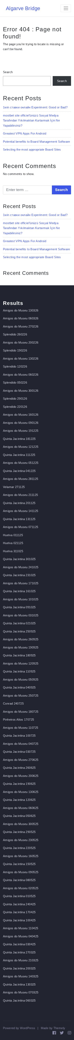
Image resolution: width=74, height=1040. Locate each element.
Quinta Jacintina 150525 (19, 864)
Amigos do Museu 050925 (20, 679)
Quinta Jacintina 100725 (19, 735)
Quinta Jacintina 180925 (19, 655)
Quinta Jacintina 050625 (19, 815)
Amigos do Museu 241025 (20, 567)
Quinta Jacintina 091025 (19, 607)
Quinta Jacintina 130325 (19, 984)
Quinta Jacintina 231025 (19, 575)
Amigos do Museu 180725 (20, 711)
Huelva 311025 (13, 551)
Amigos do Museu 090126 (20, 422)
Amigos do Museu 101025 (20, 599)
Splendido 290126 (15, 398)
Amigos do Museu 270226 (20, 326)
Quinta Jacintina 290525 (19, 832)
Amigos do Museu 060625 (20, 808)
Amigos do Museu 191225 (20, 430)
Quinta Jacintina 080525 (19, 880)
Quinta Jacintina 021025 (19, 623)
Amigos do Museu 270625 (20, 759)
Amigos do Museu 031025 (20, 615)
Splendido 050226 (15, 382)
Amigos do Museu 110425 (20, 928)
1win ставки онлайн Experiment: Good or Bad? (35, 107)
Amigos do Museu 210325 (20, 960)
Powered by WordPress (19, 1028)
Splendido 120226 (15, 366)
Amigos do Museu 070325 (20, 992)
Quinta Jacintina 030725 (19, 751)
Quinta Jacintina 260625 (19, 767)
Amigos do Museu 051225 (20, 462)
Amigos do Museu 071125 (20, 527)
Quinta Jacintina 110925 (19, 671)
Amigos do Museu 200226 (20, 342)
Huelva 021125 (13, 543)
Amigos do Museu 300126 (20, 390)
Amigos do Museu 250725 (20, 695)
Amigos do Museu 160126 (20, 414)
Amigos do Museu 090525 (20, 872)
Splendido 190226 (15, 350)
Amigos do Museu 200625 (20, 775)
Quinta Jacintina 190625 (19, 783)
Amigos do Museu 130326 (20, 310)
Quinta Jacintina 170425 (19, 912)
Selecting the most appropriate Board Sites (32, 149)
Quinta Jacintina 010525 (19, 896)
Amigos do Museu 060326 (20, 318)
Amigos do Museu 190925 (20, 647)
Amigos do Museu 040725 (20, 743)
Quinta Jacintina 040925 (19, 687)
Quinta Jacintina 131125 (19, 519)
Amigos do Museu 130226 (20, 358)
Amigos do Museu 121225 (20, 446)
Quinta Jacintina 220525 (19, 848)
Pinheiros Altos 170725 (18, 719)
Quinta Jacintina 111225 (19, 454)
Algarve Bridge (23, 8)
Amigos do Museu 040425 (20, 936)
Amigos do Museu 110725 (20, 727)
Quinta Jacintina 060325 (19, 1000)
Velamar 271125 (14, 487)
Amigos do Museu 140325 (20, 976)
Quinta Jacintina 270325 (19, 952)
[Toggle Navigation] (66, 8)
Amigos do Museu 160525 (20, 856)
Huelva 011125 (13, 535)
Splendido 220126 (15, 406)
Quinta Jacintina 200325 (19, 968)
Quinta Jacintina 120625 (19, 799)
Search (8, 72)
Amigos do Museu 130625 (20, 792)
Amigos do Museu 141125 (20, 511)
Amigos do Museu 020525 (20, 888)
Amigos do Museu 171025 (20, 583)
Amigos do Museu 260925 (20, 639)
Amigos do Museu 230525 (20, 840)
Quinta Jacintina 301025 (19, 559)
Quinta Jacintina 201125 (19, 503)
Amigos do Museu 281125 (20, 478)
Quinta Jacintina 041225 (19, 471)
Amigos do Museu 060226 (20, 374)
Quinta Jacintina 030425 (19, 944)
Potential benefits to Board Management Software (36, 141)
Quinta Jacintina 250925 (19, 631)
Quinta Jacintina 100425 (19, 920)
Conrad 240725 (13, 703)
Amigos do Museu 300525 (20, 824)
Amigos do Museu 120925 (20, 663)
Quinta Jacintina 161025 (19, 591)
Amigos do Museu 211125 (20, 495)
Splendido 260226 (15, 334)
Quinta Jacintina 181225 (19, 438)
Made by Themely (53, 1028)
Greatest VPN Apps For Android (24, 133)
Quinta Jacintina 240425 (19, 904)
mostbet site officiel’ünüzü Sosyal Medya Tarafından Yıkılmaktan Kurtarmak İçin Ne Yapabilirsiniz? (31, 120)
